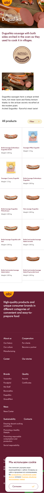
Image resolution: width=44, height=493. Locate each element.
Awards (25, 379)
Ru (26, 3)
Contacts (28, 419)
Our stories (27, 359)
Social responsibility (11, 445)
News (6, 406)
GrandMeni (8, 399)
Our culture (8, 347)
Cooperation (27, 338)
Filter (32, 121)
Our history (8, 343)
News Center (9, 411)
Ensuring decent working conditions (13, 425)
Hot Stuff (7, 387)
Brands (9, 15)
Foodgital (7, 383)
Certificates (26, 383)
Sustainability (9, 419)
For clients (26, 343)
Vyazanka (7, 379)
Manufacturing (9, 351)
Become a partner (29, 347)
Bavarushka (8, 391)
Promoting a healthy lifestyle (11, 431)
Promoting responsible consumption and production (12, 438)
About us (7, 338)
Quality (25, 374)
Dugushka (7, 395)
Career (7, 359)
